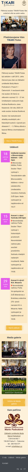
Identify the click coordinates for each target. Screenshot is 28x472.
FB (18, 469)
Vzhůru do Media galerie (14, 402)
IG (21, 469)
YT (25, 469)
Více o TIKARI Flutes (14, 141)
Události (11, 458)
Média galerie (21, 458)
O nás (4, 458)
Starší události (14, 328)
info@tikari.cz (17, 446)
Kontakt (5, 463)
